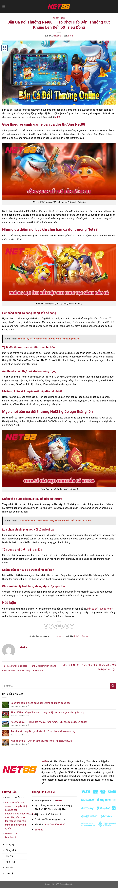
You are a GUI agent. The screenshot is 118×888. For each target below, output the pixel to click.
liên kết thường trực (81, 636)
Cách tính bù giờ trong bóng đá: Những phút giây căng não (41, 703)
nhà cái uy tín (12, 802)
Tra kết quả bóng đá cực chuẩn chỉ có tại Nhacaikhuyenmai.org (43, 731)
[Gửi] (113, 686)
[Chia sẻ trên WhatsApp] (46, 626)
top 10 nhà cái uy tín (15, 821)
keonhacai (10, 837)
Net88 (57, 117)
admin (70, 36)
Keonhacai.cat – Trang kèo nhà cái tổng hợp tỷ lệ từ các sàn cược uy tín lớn (49, 722)
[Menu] (4, 6)
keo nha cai (11, 833)
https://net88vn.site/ (54, 824)
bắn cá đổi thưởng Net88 (100, 608)
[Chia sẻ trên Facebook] (51, 626)
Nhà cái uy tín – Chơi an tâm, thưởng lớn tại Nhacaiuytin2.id (41, 740)
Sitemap (39, 829)
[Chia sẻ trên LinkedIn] (72, 626)
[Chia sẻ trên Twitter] (56, 626)
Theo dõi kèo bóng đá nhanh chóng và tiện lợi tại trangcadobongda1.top (47, 712)
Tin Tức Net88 (59, 18)
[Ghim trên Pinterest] (66, 626)
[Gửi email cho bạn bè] (61, 626)
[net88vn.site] (59, 6)
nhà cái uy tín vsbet (15, 817)
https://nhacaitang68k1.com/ (20, 813)
